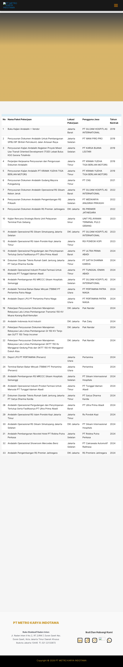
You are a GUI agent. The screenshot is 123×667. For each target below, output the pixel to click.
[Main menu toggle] (116, 5)
